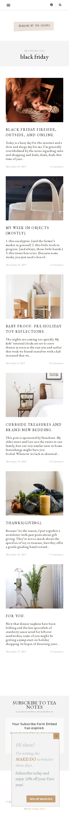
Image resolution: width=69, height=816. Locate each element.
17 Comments (56, 554)
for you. (15, 616)
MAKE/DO (26, 759)
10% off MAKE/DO (41, 799)
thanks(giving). (24, 523)
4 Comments (56, 166)
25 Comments (56, 363)
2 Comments (56, 651)
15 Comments (56, 461)
